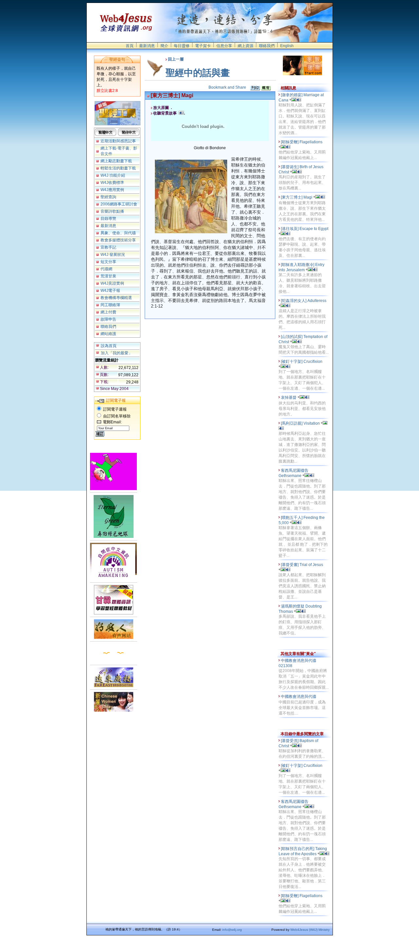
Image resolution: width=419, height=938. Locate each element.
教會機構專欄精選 (116, 297)
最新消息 (147, 46)
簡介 (164, 46)
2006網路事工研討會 (118, 204)
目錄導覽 (108, 218)
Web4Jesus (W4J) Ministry (310, 929)
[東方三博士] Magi (297, 197)
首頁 (130, 46)
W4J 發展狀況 (112, 254)
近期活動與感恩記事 (118, 141)
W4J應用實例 (112, 189)
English (287, 46)
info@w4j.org (232, 929)
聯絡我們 (267, 46)
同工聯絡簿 (110, 305)
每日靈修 (182, 46)
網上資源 (245, 46)
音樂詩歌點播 (112, 211)
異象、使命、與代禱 (118, 233)
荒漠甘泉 (108, 276)
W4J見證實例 (112, 283)
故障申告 (108, 319)
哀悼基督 (289, 397)
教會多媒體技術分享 (118, 240)
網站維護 (108, 333)
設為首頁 (109, 346)
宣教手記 (108, 247)
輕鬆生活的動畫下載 (118, 168)
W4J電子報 (110, 290)
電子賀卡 (203, 46)
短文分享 (108, 261)
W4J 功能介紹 (112, 175)
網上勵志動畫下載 (116, 161)
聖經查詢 (108, 197)
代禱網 (106, 269)
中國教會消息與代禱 (299, 696)
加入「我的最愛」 (116, 353)
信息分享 (224, 46)
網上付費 (108, 312)
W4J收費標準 (112, 182)
